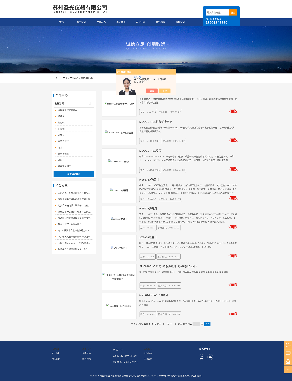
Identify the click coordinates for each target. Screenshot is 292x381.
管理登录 (175, 375)
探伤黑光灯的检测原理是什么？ (73, 249)
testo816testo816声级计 (154, 295)
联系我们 (180, 22)
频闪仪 (61, 116)
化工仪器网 (196, 375)
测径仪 (61, 122)
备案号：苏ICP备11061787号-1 (144, 375)
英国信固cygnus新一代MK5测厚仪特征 (75, 243)
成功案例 (56, 358)
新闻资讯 (121, 22)
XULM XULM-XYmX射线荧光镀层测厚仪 (126, 362)
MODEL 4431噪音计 (151, 150)
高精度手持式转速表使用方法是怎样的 (75, 212)
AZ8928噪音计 (148, 237)
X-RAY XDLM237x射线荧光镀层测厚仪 (126, 356)
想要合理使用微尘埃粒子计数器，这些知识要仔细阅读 (75, 205)
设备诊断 (85, 78)
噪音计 (61, 147)
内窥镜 (61, 129)
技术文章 (140, 22)
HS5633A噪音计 (149, 179)
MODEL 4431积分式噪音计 (155, 121)
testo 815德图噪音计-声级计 (156, 92)
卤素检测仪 (63, 154)
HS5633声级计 (148, 208)
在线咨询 (148, 358)
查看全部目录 (73, 173)
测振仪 (61, 135)
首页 (61, 22)
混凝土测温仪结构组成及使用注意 (74, 199)
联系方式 (148, 353)
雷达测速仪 (63, 141)
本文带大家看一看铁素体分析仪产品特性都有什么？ (75, 236)
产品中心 (101, 22)
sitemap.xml (164, 375)
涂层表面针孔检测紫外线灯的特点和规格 (75, 193)
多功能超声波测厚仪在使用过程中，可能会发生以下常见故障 (75, 218)
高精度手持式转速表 (67, 110)
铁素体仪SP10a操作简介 (70, 224)
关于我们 (81, 22)
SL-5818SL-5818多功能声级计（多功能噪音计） (168, 266)
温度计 (61, 160)
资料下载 (160, 22)
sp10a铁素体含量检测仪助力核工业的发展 (75, 230)
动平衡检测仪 (64, 166)
